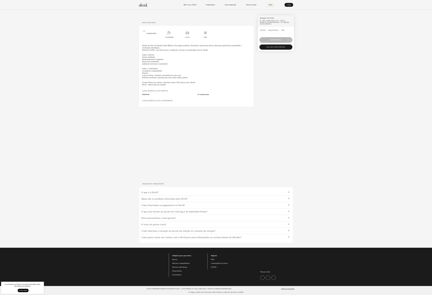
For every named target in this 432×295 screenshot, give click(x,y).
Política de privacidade (22, 284)
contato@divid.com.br (219, 263)
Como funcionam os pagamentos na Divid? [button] (163, 205)
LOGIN (214, 267)
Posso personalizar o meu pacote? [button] (158, 218)
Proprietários (177, 271)
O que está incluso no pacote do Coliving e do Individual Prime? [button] (174, 211)
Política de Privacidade (288, 289)
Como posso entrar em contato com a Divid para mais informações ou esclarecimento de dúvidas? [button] (191, 237)
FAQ (212, 259)
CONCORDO (23, 290)
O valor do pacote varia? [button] (153, 224)
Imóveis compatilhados (181, 263)
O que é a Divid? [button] (150, 192)
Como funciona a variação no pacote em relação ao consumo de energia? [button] (178, 231)
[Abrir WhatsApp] (426, 289)
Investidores (176, 275)
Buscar (174, 259)
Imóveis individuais (179, 267)
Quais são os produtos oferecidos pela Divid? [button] (164, 198)
